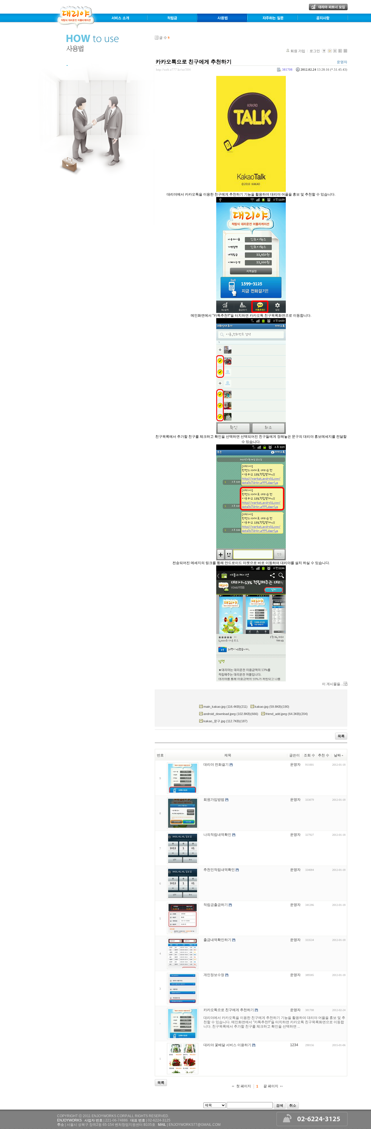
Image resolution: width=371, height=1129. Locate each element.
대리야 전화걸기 (216, 765)
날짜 (337, 755)
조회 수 (309, 755)
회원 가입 (297, 51)
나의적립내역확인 (217, 835)
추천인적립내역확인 (219, 870)
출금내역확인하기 (217, 940)
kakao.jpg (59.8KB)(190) (272, 706)
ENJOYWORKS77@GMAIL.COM (195, 1125)
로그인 (315, 51)
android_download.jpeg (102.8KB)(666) (230, 714)
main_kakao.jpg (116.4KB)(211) (225, 706)
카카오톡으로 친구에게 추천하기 (194, 62)
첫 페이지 (243, 1086)
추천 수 (323, 755)
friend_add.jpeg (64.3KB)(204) (286, 714)
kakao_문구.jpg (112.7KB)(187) (225, 721)
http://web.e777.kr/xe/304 (173, 69)
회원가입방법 (213, 800)
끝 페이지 (270, 1086)
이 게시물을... (332, 684)
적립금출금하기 (215, 905)
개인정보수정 (213, 975)
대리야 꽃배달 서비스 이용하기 (227, 1045)
